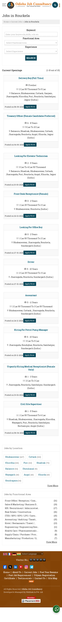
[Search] (55, 5)
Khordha (9, 462)
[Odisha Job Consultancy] (29, 5)
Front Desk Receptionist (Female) (31, 193)
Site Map (52, 578)
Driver (31, 262)
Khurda (42, 474)
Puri (26, 462)
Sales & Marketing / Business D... (21, 504)
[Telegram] (31, 566)
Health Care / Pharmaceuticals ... (21, 530)
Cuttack (32, 457)
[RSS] (31, 581)
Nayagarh (10, 474)
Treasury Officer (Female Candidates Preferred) (31, 116)
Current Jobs (16, 22)
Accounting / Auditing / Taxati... (21, 519)
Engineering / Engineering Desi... (22, 527)
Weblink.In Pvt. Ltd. (34, 592)
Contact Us (39, 578)
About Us (16, 572)
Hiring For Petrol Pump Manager (31, 329)
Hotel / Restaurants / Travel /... (20, 523)
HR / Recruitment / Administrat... (22, 508)
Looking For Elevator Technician (31, 156)
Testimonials (25, 578)
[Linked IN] (15, 566)
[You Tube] (21, 566)
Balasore (9, 468)
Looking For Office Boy (31, 227)
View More (52, 485)
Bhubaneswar (12, 457)
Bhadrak (41, 462)
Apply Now (30, 106)
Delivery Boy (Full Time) (31, 78)
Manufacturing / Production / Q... (21, 538)
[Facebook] (5, 566)
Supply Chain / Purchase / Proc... (21, 534)
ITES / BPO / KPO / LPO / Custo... (20, 515)
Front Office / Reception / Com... (21, 500)
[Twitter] (10, 566)
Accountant (31, 295)
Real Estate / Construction (18, 512)
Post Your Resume (49, 572)
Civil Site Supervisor (31, 404)
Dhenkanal (28, 468)
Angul (27, 474)
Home (6, 22)
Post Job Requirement (20, 575)
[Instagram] (26, 566)
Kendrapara (11, 480)
